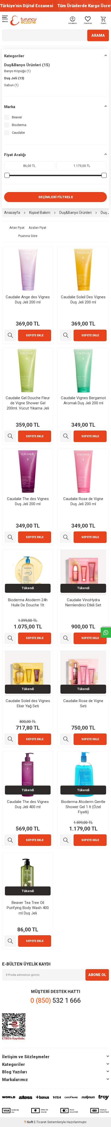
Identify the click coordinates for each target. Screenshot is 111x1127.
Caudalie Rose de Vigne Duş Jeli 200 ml (83, 501)
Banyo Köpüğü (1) (17, 71)
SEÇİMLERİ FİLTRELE (55, 197)
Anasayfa (12, 213)
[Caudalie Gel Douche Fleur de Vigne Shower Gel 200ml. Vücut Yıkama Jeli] (10, 436)
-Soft (29, 1122)
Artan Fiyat (17, 228)
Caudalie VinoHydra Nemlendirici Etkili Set (83, 602)
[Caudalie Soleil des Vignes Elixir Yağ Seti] (10, 739)
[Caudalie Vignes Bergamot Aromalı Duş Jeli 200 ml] (66, 436)
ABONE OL (97, 975)
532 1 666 (55, 1000)
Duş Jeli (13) (14, 78)
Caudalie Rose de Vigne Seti (83, 703)
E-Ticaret (40, 1122)
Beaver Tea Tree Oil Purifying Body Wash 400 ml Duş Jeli (28, 907)
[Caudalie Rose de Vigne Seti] (66, 739)
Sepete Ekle (34, 335)
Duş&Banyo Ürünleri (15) (27, 65)
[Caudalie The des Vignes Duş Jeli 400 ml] (10, 840)
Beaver (17, 117)
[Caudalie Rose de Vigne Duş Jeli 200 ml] (66, 537)
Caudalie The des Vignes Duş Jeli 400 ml (28, 804)
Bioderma (19, 125)
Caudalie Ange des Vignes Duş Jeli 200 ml (28, 299)
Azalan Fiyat (37, 228)
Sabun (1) (11, 85)
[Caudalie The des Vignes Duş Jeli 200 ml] (10, 537)
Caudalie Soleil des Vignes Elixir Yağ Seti (28, 703)
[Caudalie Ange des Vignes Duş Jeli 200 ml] (10, 335)
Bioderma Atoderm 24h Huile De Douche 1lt (27, 602)
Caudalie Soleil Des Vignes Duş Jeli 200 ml (83, 299)
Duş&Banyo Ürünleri (75, 213)
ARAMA (98, 35)
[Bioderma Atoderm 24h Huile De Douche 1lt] (10, 638)
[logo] (23, 20)
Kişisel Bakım (39, 213)
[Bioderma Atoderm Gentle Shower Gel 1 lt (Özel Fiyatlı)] (66, 840)
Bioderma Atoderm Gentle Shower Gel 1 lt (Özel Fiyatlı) (83, 806)
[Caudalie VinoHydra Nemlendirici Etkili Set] (66, 638)
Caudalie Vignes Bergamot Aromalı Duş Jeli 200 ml (83, 400)
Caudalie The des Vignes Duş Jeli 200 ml (28, 501)
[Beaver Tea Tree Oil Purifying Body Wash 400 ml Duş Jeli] (10, 941)
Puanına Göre (27, 236)
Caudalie (18, 133)
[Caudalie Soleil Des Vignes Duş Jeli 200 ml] (66, 335)
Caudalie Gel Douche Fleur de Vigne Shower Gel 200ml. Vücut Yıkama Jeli (28, 403)
